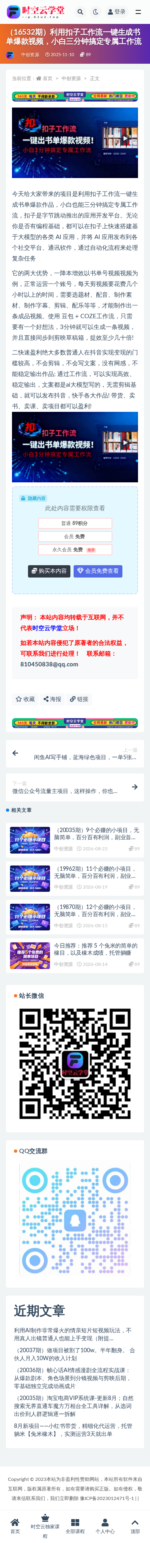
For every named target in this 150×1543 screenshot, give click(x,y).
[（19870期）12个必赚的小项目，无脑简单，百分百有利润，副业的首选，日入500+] (30, 917)
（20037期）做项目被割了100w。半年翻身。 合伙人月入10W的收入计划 (74, 1354)
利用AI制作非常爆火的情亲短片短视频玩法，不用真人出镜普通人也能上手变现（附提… (73, 1334)
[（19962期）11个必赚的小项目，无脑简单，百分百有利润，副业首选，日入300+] (30, 878)
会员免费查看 (101, 571)
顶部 (135, 1531)
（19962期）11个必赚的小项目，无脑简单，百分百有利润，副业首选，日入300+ (95, 876)
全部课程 (75, 1531)
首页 (47, 78)
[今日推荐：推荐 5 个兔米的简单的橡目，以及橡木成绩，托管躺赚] (30, 955)
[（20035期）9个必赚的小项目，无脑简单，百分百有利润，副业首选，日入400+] (30, 840)
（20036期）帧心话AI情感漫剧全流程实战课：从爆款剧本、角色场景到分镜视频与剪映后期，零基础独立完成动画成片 (73, 1378)
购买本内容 (52, 571)
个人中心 (105, 1531)
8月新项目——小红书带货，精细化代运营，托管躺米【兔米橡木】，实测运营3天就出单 (73, 1430)
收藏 (28, 699)
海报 (54, 699)
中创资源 (30, 55)
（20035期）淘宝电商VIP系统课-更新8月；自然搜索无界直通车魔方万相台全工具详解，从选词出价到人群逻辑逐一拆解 (74, 1406)
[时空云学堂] (10, 55)
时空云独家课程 (45, 1531)
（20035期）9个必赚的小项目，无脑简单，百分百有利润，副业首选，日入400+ (96, 838)
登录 (120, 12)
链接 (82, 699)
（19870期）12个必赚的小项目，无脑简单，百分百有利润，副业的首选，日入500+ (95, 914)
